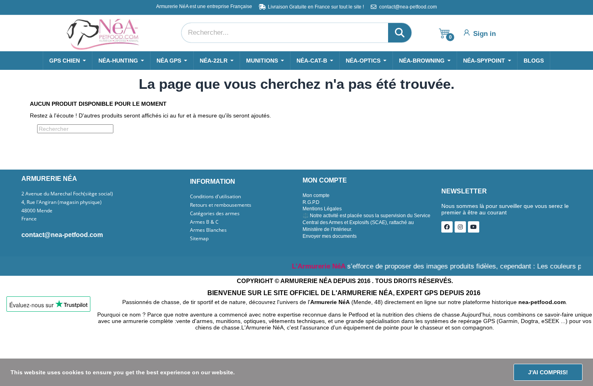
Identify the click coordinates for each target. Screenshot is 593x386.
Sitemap (199, 238)
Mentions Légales (322, 209)
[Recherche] (399, 32)
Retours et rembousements (220, 205)
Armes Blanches (208, 230)
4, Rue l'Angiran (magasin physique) (61, 202)
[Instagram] (460, 227)
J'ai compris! (548, 372)
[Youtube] (473, 227)
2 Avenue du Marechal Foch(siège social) (67, 194)
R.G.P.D (311, 202)
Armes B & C (204, 222)
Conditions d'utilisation (215, 196)
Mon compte (316, 195)
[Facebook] (447, 227)
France (29, 219)
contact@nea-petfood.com (62, 234)
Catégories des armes (215, 213)
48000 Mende (36, 211)
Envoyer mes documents (330, 236)
